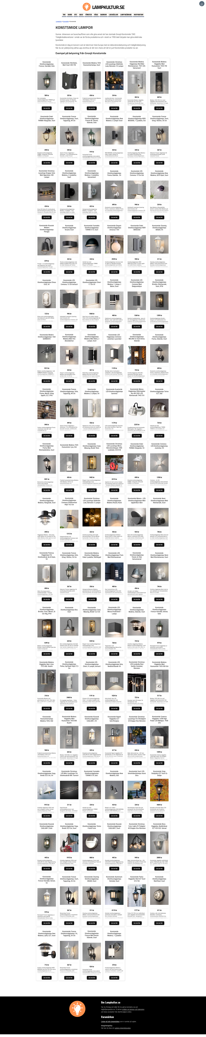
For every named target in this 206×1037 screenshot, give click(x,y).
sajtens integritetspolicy (123, 1028)
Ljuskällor (113, 14)
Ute (75, 14)
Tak (64, 14)
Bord (70, 14)
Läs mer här (46, 108)
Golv (81, 14)
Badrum (103, 14)
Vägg (96, 14)
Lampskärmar (126, 14)
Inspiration (138, 14)
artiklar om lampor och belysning (133, 1009)
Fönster (88, 14)
